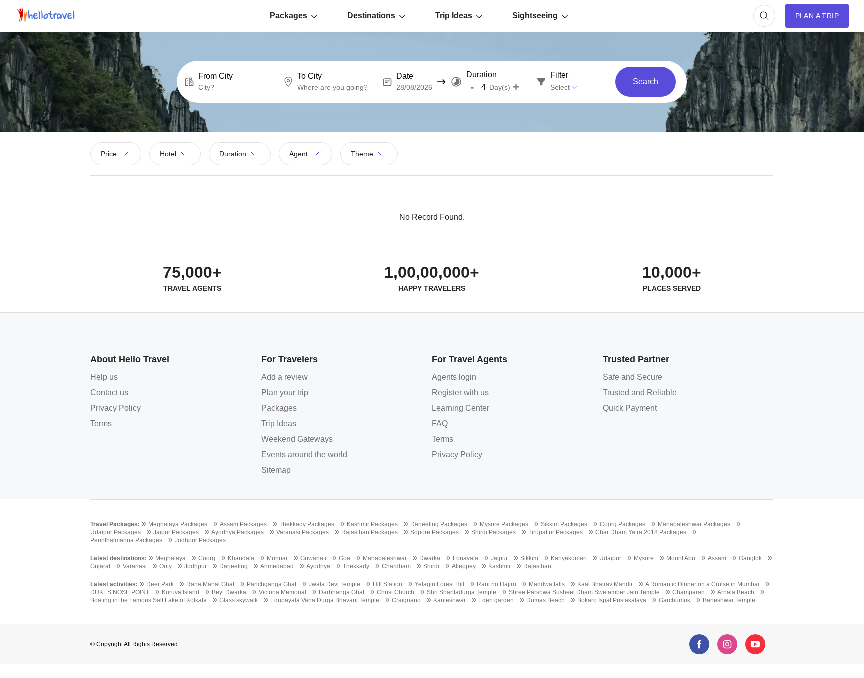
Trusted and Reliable (640, 392)
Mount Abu (681, 559)
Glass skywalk (239, 601)
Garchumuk (674, 601)
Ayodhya (318, 567)
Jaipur (499, 559)
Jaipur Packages (176, 533)
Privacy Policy (115, 408)
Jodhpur (195, 567)
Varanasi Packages (302, 533)
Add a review (285, 377)
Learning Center (461, 408)
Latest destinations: (118, 559)
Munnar (277, 559)
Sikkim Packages (564, 525)
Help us (104, 377)
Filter (559, 76)
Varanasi (135, 567)
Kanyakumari (569, 559)
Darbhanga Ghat (341, 593)
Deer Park (160, 585)
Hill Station (387, 585)
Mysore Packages (504, 525)
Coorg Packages (623, 525)
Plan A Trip (817, 16)
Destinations (372, 16)
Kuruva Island (181, 593)
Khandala (241, 559)
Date (405, 76)
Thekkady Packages (307, 525)
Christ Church (395, 593)
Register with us (460, 392)
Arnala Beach (736, 593)
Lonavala (465, 559)
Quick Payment (630, 408)
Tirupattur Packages (555, 533)
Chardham (396, 567)
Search (645, 82)
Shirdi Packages (494, 533)
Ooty (166, 567)
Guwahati (313, 559)
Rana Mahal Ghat (210, 585)
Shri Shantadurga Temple (461, 593)
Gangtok (750, 559)
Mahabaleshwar (385, 559)
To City (310, 76)
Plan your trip (285, 392)
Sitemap (276, 470)
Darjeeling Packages (439, 525)
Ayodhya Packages (238, 533)
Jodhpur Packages (200, 541)
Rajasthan (538, 567)
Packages (289, 16)
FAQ (440, 424)
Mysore (644, 559)
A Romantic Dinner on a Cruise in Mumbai (703, 585)
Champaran (688, 593)
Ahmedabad (277, 567)
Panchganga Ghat (271, 585)
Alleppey (464, 567)
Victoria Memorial (282, 593)
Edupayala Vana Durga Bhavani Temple (325, 601)
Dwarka (430, 559)
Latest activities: (114, 585)
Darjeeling (234, 567)
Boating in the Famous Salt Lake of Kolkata (148, 601)
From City (215, 76)
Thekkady (356, 567)
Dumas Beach (545, 601)
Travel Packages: (115, 525)
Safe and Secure (632, 377)
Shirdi (432, 567)
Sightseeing (535, 16)
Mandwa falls (547, 585)
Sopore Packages (434, 533)
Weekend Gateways (297, 439)
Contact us (109, 392)
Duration (481, 75)
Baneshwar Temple (729, 601)
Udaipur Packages (115, 533)
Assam (717, 559)
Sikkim (529, 559)
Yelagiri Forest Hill (439, 585)
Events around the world (305, 454)
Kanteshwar (450, 601)
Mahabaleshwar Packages (694, 525)
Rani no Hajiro (496, 585)
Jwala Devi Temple (334, 585)
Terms (101, 424)
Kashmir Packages (372, 525)
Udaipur (611, 559)
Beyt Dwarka (229, 593)
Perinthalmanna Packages (126, 541)
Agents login (454, 377)
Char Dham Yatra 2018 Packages (641, 533)
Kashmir (499, 567)
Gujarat (100, 567)
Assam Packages (243, 525)
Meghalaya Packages (178, 525)
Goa (344, 559)
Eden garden (496, 601)
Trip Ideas (454, 16)
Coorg (207, 559)
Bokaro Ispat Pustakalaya (612, 601)
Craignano (406, 601)
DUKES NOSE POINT (120, 593)
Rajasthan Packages (370, 533)
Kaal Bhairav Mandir (605, 585)
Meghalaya (171, 559)
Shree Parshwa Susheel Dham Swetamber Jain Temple (584, 593)
